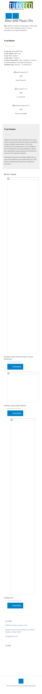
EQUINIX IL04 (9, 598)
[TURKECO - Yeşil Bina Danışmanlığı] (21, 6)
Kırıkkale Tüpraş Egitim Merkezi (15, 406)
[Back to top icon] (21, 681)
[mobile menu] (39, 5)
